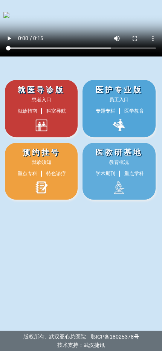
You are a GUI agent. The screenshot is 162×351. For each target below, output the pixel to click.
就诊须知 (41, 162)
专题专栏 (105, 111)
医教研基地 (119, 152)
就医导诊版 (41, 89)
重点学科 (134, 174)
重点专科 (27, 174)
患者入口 (41, 99)
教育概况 (119, 162)
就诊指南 (27, 111)
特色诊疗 (56, 174)
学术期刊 (105, 174)
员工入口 (119, 99)
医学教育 (134, 111)
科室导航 (56, 111)
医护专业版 (119, 89)
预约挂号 (41, 152)
